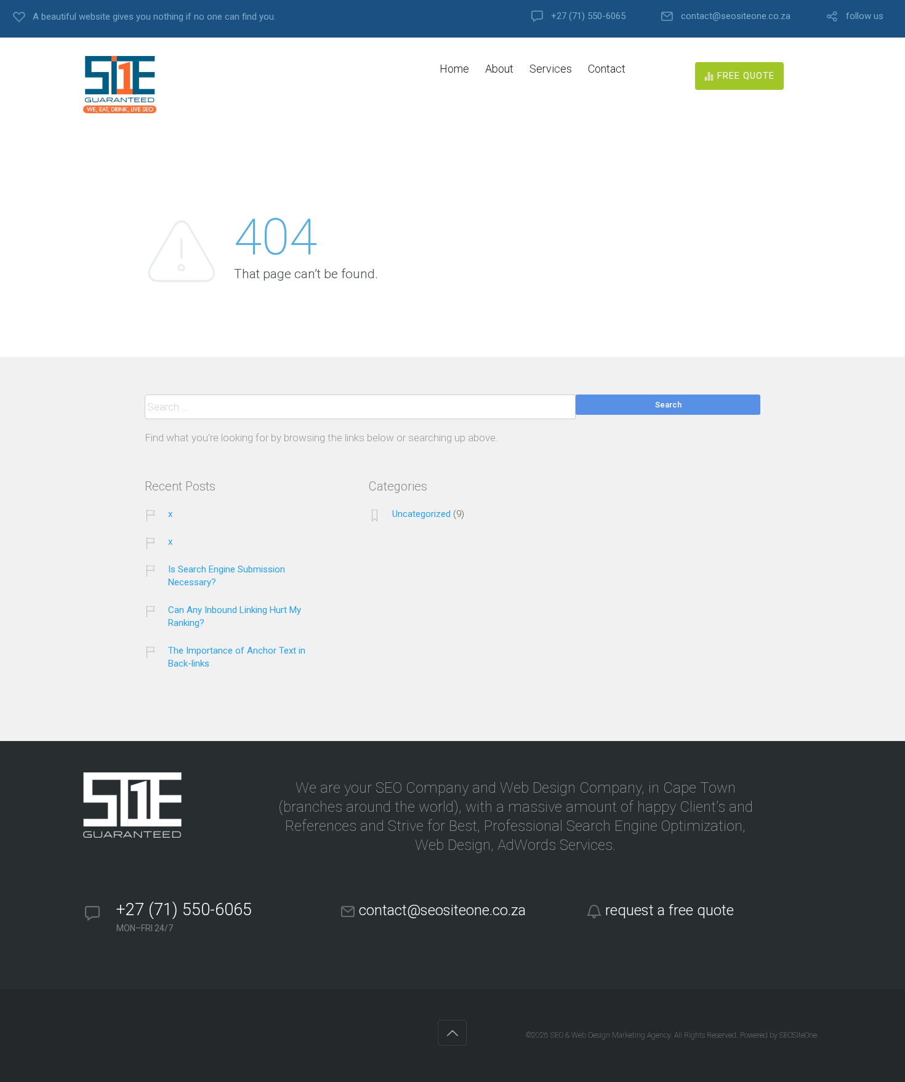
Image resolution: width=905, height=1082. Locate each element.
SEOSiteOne (798, 1035)
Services (550, 68)
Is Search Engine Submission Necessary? (226, 576)
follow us (864, 16)
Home (454, 68)
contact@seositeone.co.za (735, 16)
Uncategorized (421, 513)
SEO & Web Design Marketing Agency (610, 1035)
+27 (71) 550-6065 (588, 16)
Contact (606, 68)
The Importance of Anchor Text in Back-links (236, 657)
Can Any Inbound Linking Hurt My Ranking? (234, 616)
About (499, 68)
